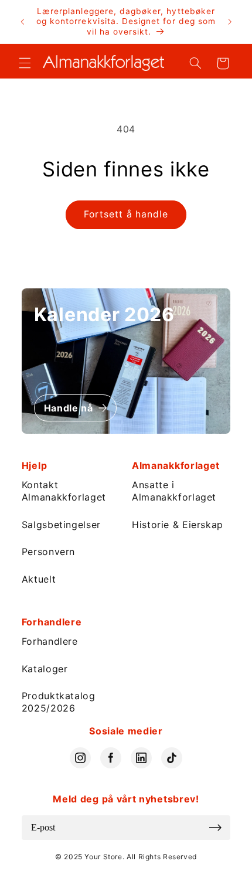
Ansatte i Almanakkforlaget (174, 491)
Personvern (48, 551)
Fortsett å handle (126, 214)
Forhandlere (50, 641)
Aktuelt (39, 579)
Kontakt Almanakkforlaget (64, 491)
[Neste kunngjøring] (230, 22)
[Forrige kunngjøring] (22, 22)
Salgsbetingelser (61, 524)
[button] (24, 63)
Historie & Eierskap (177, 524)
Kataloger (45, 669)
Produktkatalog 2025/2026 (59, 702)
